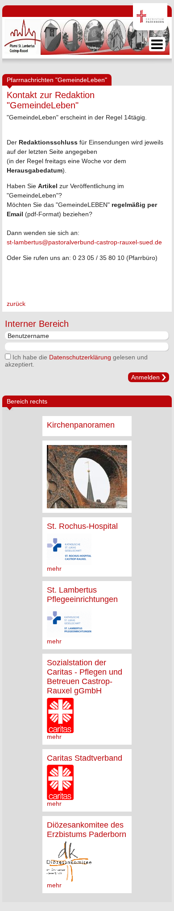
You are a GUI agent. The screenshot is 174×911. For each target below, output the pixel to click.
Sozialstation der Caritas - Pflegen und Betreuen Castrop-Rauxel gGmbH (84, 676)
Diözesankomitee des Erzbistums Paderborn (86, 829)
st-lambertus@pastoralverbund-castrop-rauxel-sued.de (84, 242)
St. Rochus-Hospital (82, 526)
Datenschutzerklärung (80, 357)
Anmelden (145, 377)
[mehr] (87, 476)
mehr (54, 568)
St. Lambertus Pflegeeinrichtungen (82, 594)
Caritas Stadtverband (84, 758)
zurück (16, 303)
